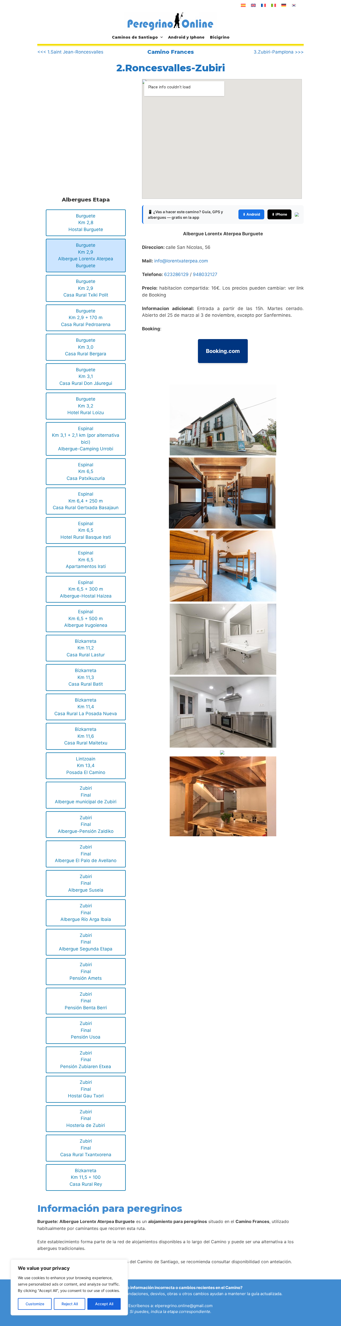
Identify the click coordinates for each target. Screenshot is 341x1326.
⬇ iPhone (279, 214)
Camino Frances (170, 52)
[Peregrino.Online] (170, 21)
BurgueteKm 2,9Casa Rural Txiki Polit (85, 288)
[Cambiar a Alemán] (284, 5)
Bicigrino (219, 37)
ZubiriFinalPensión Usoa (85, 1030)
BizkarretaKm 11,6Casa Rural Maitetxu (85, 736)
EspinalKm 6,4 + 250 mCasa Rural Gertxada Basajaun (86, 500)
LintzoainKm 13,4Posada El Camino (85, 765)
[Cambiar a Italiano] (274, 5)
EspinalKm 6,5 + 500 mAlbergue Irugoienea (85, 618)
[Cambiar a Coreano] (294, 5)
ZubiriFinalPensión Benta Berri (86, 1000)
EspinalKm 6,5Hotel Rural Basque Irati (85, 530)
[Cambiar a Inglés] (253, 5)
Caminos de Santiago (135, 37)
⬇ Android (251, 214)
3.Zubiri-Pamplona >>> (279, 52)
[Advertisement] (82, 123)
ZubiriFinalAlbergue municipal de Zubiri (85, 794)
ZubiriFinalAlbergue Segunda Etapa (85, 942)
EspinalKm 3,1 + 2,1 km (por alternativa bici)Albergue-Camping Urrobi (85, 439)
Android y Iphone (186, 37)
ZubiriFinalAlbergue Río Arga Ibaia (85, 912)
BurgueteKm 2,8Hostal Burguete (85, 222)
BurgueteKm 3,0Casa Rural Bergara (85, 346)
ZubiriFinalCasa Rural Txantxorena (85, 1147)
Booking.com (223, 351)
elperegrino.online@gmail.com (184, 1305)
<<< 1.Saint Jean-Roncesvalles (70, 52)
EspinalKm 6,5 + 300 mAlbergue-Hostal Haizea (86, 589)
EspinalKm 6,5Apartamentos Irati (86, 559)
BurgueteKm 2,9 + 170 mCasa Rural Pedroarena (86, 317)
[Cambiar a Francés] (263, 5)
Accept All (104, 1304)
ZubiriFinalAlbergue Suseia (85, 883)
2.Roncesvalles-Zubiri (170, 68)
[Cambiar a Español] (243, 5)
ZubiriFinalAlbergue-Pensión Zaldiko (85, 824)
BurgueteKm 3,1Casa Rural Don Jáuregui (85, 376)
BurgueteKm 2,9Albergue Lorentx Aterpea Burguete (85, 255)
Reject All (70, 1304)
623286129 (176, 274)
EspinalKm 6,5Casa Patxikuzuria (86, 471)
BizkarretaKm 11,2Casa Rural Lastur (86, 648)
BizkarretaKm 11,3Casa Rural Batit (85, 677)
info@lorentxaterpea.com (181, 260)
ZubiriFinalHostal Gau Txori (86, 1089)
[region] (69, 1287)
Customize (35, 1304)
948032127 (205, 274)
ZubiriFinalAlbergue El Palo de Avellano (85, 853)
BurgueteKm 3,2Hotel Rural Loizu (85, 405)
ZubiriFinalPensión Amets (86, 971)
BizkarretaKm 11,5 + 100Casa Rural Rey (86, 1177)
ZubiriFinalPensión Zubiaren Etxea (85, 1059)
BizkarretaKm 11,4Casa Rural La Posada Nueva (85, 706)
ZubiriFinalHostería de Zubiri (85, 1118)
